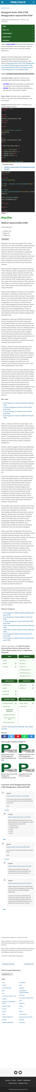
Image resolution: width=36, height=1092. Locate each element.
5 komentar (4, 21)
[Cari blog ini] (34, 2)
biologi (21, 1006)
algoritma (22, 1003)
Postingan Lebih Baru (8, 964)
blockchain (22, 982)
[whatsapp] (24, 736)
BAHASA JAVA (9, 694)
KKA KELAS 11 (23, 663)
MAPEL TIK (18, 30)
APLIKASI (22, 995)
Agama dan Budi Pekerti (25, 1017)
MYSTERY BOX (23, 706)
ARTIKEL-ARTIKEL (26, 703)
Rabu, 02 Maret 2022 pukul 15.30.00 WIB (18, 796)
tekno (3, 1014)
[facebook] (4, 736)
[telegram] (31, 736)
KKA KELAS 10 (23, 660)
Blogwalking (26, 1080)
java (3, 993)
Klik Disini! (5, 239)
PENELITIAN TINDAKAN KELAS (9, 718)
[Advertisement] (18, 1045)
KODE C (4, 985)
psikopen (21, 988)
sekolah (4, 999)
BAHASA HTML (9, 691)
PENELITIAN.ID (18, 2)
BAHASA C (5, 688)
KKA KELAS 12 (23, 666)
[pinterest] (18, 736)
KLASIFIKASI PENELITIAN (9, 714)
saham (21, 1011)
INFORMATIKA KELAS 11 (25, 673)
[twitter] (11, 736)
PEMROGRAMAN (18, 33)
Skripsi (4, 1011)
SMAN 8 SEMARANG (7, 1022)
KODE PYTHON (6, 1006)
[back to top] (32, 1088)
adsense (4, 1019)
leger (20, 985)
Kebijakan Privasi (23, 1083)
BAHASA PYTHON (6, 685)
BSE (3, 990)
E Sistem (13, 1080)
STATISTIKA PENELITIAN (8, 722)
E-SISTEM (5, 660)
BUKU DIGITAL (26, 685)
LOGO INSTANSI (6, 706)
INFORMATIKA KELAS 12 (25, 676)
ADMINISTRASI (18, 37)
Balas (8, 806)
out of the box (23, 1014)
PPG (20, 1000)
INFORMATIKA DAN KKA (9, 703)
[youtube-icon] (20, 1072)
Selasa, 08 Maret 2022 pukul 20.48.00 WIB (18, 847)
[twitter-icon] (15, 1072)
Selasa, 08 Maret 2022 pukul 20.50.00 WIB (19, 883)
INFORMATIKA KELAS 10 (25, 669)
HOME (18, 26)
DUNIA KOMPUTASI (7, 1017)
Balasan (7, 810)
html (3, 982)
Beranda (7, 1080)
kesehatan (22, 1022)
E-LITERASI (9, 667)
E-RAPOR (9, 663)
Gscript (4, 1009)
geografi (21, 1019)
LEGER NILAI (26, 688)
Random (19, 1080)
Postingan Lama (28, 964)
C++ (20, 1009)
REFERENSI (18, 40)
